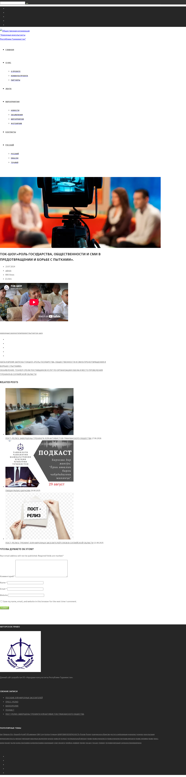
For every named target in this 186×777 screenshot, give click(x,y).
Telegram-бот (8, 734)
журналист (132, 734)
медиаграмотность (7, 738)
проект (24, 333)
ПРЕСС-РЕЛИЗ (11, 701)
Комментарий (7, 576)
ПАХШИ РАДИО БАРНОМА (17, 490)
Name (3, 582)
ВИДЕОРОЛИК (11, 706)
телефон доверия (72, 743)
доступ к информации (119, 734)
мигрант (18, 738)
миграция (26, 738)
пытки (31, 333)
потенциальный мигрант (77, 738)
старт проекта (59, 743)
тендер (82, 743)
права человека (142, 738)
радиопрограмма (37, 743)
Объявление (31, 734)
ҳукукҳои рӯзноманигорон (131, 743)
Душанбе (17, 734)
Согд (42, 734)
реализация (48, 743)
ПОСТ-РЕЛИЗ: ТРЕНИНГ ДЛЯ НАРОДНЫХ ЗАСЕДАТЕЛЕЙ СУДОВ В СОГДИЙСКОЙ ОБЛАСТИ (49, 542)
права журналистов (115, 738)
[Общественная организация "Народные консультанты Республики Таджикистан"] (15, 39)
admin (8, 270)
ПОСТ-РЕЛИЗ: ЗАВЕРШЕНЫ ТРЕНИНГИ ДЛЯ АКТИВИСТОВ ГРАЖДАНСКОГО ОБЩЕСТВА (48, 438)
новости (57, 738)
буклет (88, 734)
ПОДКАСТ (9, 710)
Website (4, 595)
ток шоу (95, 743)
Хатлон (47, 734)
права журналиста (99, 738)
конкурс (140, 734)
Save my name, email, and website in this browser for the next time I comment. (40, 601)
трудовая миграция (113, 743)
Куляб (23, 734)
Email (3, 588)
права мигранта (129, 738)
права (89, 738)
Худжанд (53, 734)
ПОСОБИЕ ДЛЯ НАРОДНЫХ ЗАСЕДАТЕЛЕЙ (24, 697)
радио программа (23, 743)
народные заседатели (10, 333)
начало (50, 738)
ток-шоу (39, 333)
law (1, 734)
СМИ (38, 734)
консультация (149, 734)
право (150, 738)
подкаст (64, 738)
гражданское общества (101, 734)
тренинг (102, 743)
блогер (83, 734)
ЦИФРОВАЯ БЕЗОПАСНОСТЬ (69, 734)
